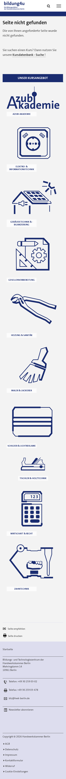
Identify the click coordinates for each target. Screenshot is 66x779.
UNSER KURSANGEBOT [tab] (33, 78)
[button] (48, 6)
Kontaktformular (14, 760)
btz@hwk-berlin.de (19, 698)
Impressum (11, 754)
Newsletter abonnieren (21, 709)
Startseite (8, 649)
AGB (7, 743)
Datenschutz (11, 749)
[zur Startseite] (20, 6)
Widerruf (10, 766)
